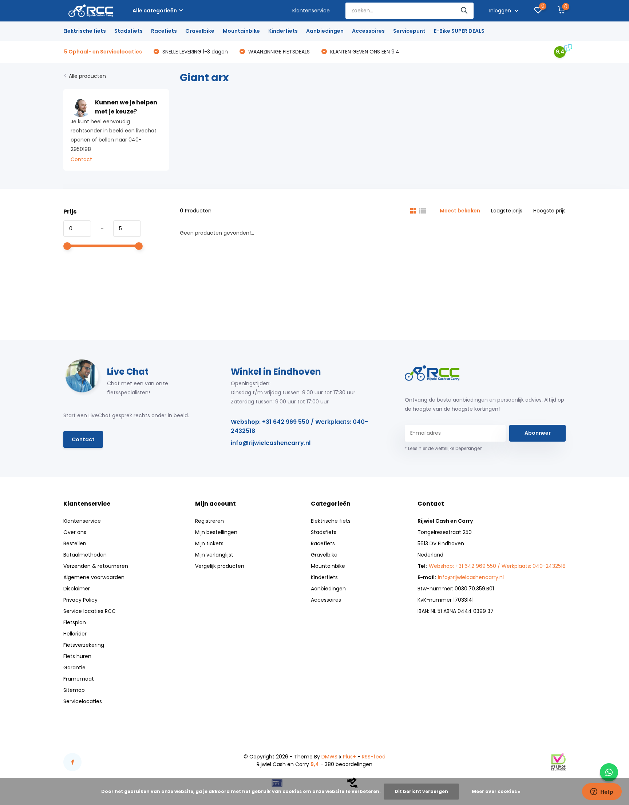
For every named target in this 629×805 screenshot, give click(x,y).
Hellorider (75, 633)
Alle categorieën (154, 10)
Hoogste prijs (549, 210)
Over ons (74, 532)
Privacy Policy (80, 599)
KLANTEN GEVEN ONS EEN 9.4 (364, 51)
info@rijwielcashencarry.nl (270, 443)
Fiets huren (77, 656)
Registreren (209, 521)
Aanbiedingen (325, 31)
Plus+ (349, 756)
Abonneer (538, 433)
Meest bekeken (460, 210)
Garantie (74, 667)
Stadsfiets (128, 31)
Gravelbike (199, 31)
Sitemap (74, 690)
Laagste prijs (506, 210)
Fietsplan (74, 622)
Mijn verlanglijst (214, 554)
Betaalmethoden (85, 554)
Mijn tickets (209, 543)
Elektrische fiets (84, 31)
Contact (81, 159)
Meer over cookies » (496, 791)
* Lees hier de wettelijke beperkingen (444, 448)
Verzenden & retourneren (95, 566)
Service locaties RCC (89, 611)
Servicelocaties (82, 701)
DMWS (329, 756)
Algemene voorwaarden (93, 577)
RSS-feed (373, 756)
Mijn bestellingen (216, 532)
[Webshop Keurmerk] (558, 761)
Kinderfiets (283, 31)
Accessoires (368, 31)
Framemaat (78, 678)
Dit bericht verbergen (421, 791)
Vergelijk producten (219, 566)
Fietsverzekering (83, 645)
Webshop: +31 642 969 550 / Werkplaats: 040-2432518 (299, 426)
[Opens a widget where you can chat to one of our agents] (602, 792)
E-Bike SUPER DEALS (459, 31)
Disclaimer (76, 588)
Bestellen (74, 543)
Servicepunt (409, 31)
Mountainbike (241, 31)
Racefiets (164, 31)
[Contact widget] (609, 772)
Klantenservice (311, 10)
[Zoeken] (464, 11)
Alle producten (87, 76)
